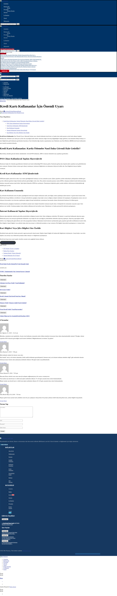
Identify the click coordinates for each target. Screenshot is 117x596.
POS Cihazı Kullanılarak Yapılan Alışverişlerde (18, 123)
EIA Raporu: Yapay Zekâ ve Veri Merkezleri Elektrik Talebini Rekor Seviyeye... (18, 65)
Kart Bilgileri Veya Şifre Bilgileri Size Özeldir (18, 132)
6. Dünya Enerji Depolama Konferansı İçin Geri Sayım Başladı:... (9, 543)
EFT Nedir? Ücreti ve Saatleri (11, 248)
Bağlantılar (9, 447)
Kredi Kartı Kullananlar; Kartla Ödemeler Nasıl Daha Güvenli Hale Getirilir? (23, 121)
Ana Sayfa (3, 99)
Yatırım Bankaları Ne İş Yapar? (11, 255)
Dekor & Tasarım (8, 95)
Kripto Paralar (11, 11)
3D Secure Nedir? (5, 289)
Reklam (10, 477)
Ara (18, 24)
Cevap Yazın (3, 341)
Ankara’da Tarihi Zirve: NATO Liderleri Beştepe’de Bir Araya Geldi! (16, 63)
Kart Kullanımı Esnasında (13, 128)
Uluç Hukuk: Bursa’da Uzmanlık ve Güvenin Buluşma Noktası (14, 62)
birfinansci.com (27, 550)
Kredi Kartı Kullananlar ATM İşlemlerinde (17, 125)
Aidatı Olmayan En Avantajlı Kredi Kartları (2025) (15, 316)
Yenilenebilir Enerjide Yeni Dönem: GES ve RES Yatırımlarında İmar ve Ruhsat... (19, 61)
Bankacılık (6, 6)
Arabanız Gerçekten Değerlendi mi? (8, 68)
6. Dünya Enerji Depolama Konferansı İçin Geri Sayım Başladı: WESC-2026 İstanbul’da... (21, 59)
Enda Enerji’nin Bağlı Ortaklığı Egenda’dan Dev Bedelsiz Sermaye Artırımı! (18, 66)
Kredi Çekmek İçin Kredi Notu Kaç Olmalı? (13, 296)
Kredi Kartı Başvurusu (8, 242)
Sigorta (5, 12)
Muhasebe (6, 21)
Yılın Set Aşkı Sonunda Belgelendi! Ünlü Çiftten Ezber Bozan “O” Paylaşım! (18, 69)
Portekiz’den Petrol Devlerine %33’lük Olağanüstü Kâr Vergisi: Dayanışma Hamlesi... (8, 538)
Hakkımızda (11, 454)
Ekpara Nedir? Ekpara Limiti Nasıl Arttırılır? (13, 303)
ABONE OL (4, 71)
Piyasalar (6, 9)
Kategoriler (9, 485)
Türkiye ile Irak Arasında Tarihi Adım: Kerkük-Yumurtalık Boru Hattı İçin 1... (18, 55)
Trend (5, 18)
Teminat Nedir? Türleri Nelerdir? (12, 253)
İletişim (10, 457)
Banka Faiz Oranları (8, 251)
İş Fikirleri (6, 15)
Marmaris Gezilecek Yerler (7, 524)
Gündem (6, 3)
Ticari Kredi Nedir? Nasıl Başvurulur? (11, 309)
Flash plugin (12, 587)
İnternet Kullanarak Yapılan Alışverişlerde (17, 130)
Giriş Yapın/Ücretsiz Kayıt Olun (7, 49)
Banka (10, 492)
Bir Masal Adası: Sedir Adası (8, 523)
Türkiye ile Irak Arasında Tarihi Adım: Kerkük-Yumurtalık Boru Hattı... (9, 533)
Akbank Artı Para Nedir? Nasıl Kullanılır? (12, 283)
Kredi (8, 8)
